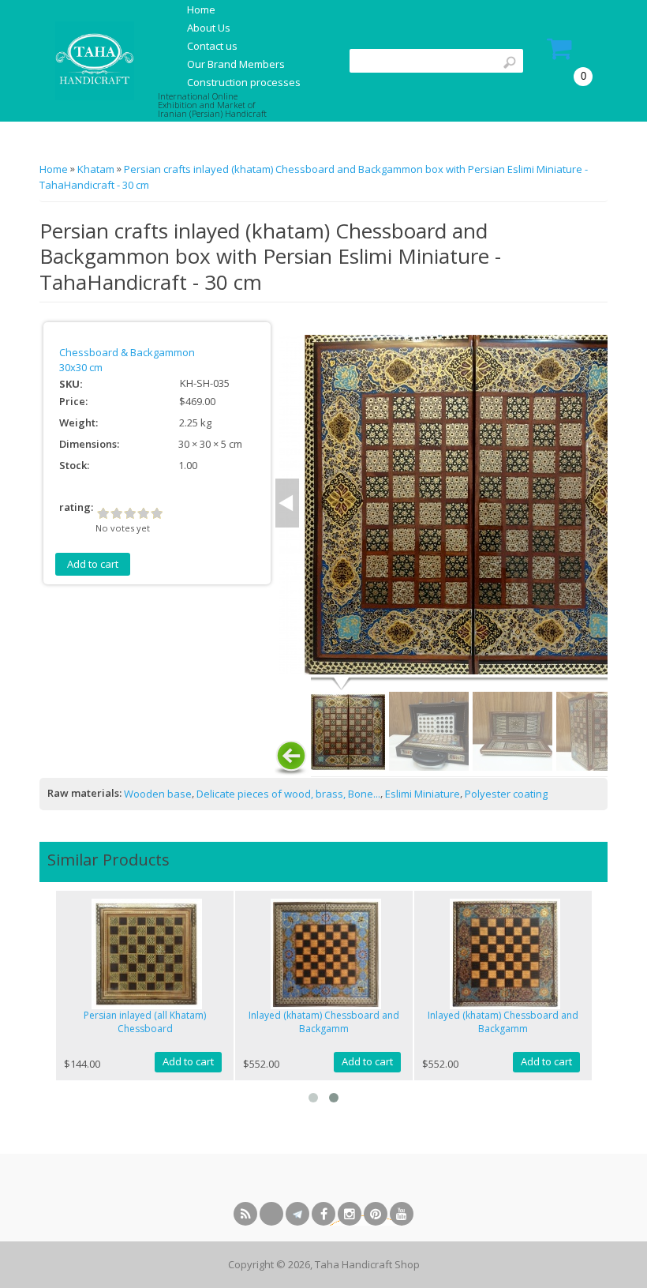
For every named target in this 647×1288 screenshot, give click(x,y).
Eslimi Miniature (422, 794)
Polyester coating (506, 794)
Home (201, 9)
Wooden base (158, 794)
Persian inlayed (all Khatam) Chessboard (145, 1021)
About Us (208, 28)
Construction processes (244, 82)
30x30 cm (81, 367)
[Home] (92, 60)
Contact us (212, 46)
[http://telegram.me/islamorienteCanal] (297, 1214)
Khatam (95, 169)
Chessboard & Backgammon (127, 352)
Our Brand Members (236, 64)
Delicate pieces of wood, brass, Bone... (288, 794)
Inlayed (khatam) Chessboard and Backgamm (324, 1021)
